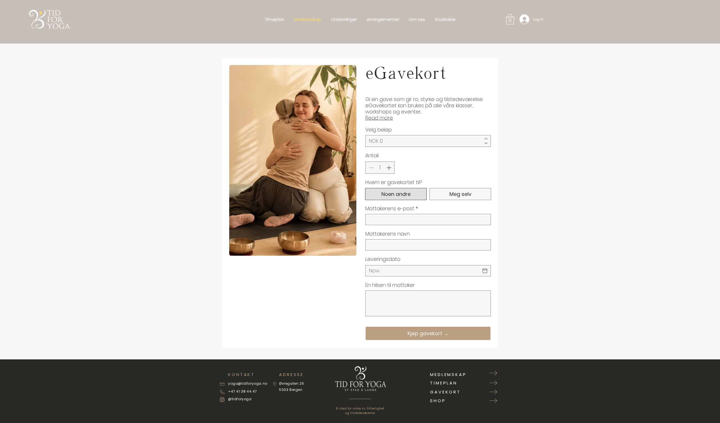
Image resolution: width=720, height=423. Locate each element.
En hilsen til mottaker (390, 285)
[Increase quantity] (389, 167)
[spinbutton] (380, 167)
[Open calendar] (485, 270)
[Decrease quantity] (370, 167)
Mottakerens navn (387, 234)
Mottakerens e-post (391, 208)
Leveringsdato (382, 259)
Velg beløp (378, 130)
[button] (510, 19)
